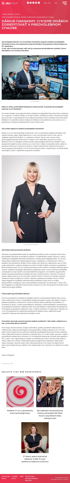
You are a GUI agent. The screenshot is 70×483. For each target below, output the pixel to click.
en (49, 3)
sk (45, 3)
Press (17, 14)
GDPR (21, 476)
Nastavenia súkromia (61, 477)
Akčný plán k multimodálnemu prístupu (31, 478)
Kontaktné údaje (6, 477)
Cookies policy (14, 477)
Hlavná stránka (7, 14)
